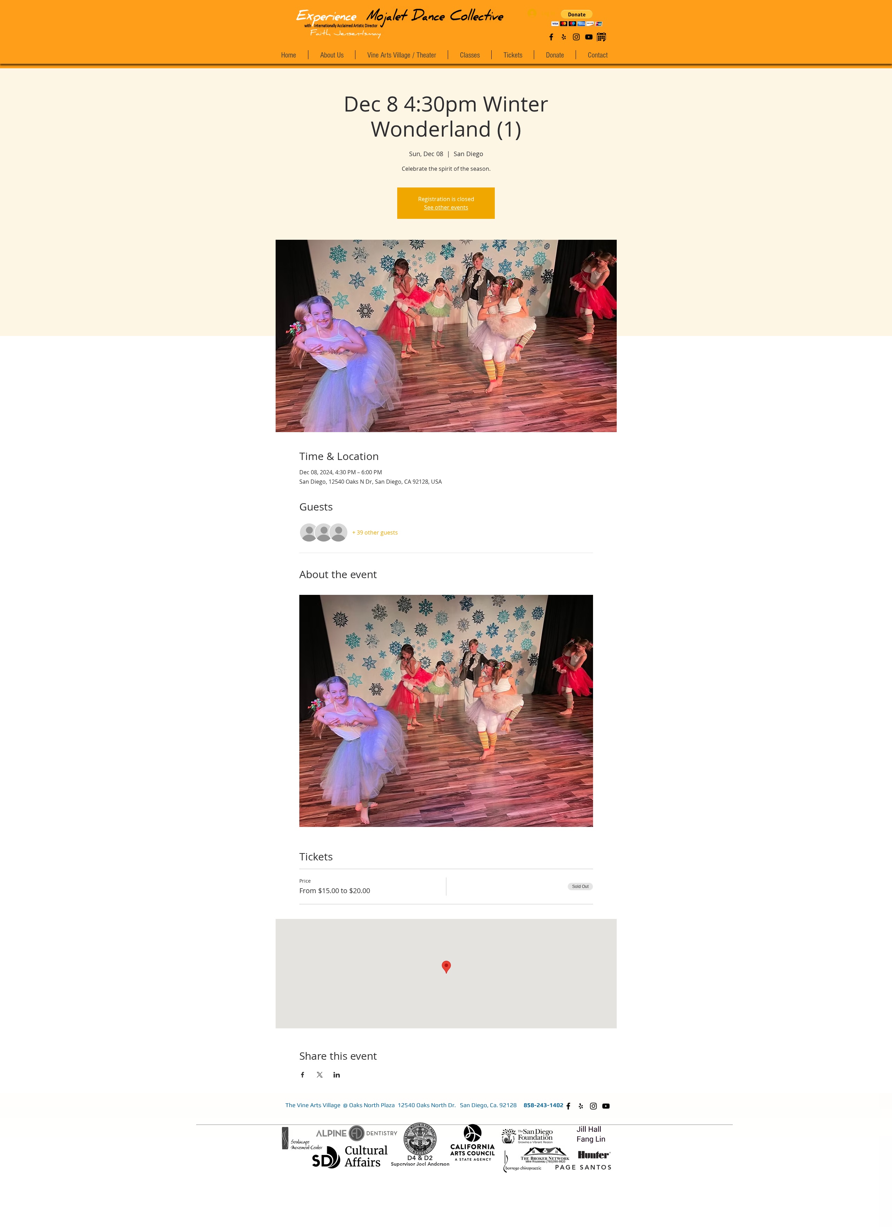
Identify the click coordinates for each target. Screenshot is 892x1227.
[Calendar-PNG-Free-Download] (601, 36)
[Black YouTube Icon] (588, 36)
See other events (446, 207)
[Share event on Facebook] (302, 1075)
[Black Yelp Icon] (563, 36)
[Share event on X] (319, 1075)
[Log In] (531, 13)
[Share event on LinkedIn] (336, 1075)
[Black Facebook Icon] (551, 36)
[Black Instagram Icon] (576, 36)
